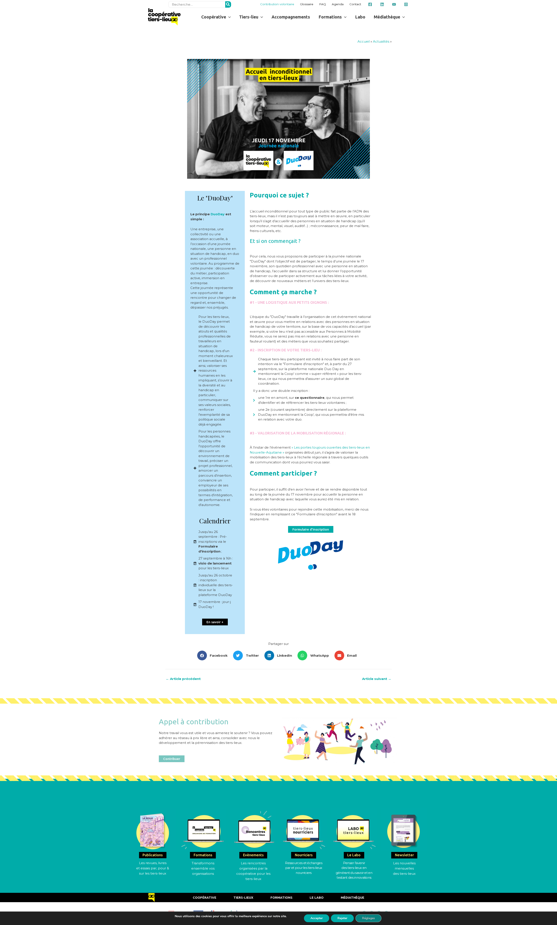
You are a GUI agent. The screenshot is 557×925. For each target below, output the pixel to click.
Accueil (363, 41)
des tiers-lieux (404, 874)
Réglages (368, 918)
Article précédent (183, 678)
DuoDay (218, 214)
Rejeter (342, 918)
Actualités (381, 41)
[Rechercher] (228, 4)
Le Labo (317, 897)
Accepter (316, 918)
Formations (281, 897)
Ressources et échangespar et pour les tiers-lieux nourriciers (303, 868)
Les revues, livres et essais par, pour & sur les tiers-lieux (152, 868)
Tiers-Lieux (243, 897)
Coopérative (204, 897)
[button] (216, 16)
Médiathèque (352, 897)
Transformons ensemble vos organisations (203, 868)
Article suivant (376, 678)
